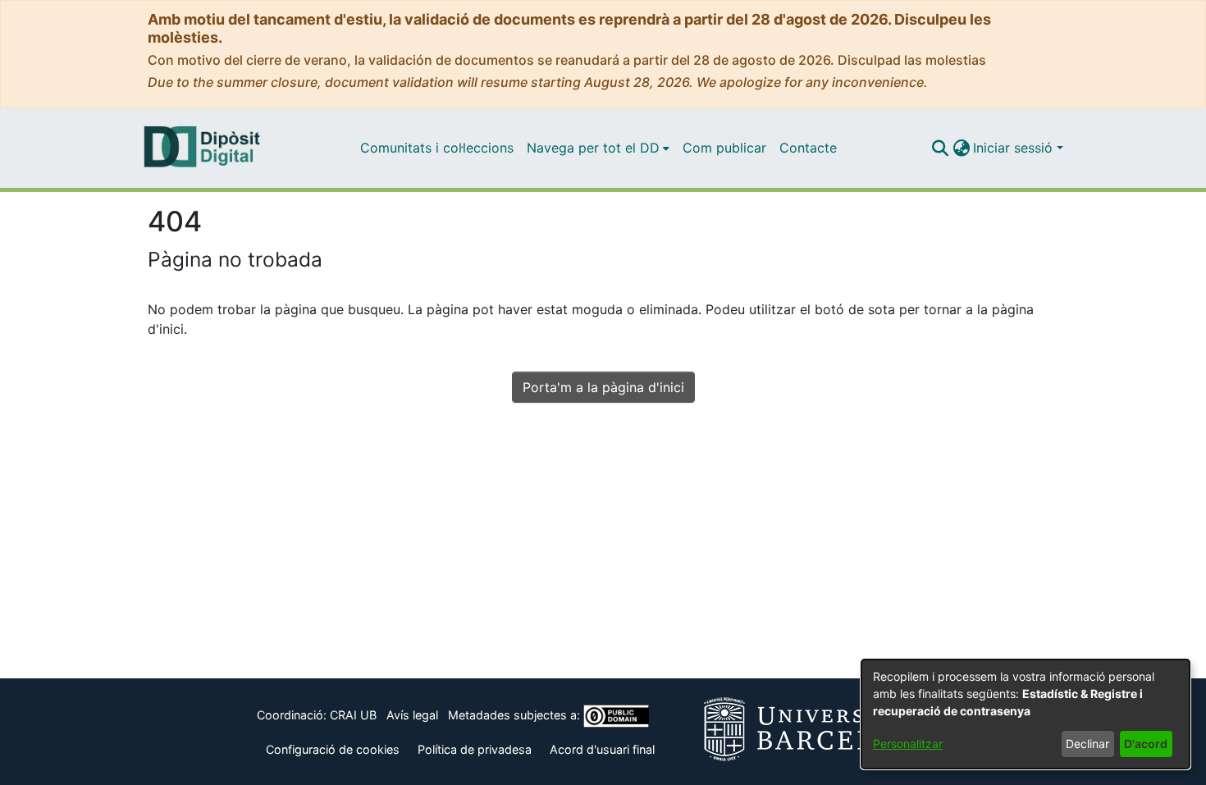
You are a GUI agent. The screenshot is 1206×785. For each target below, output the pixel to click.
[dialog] (1025, 714)
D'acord (1145, 744)
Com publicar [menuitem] (724, 147)
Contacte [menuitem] (808, 147)
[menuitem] (598, 147)
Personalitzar (908, 744)
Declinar (1087, 744)
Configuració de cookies (333, 749)
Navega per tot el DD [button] (593, 147)
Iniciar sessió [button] (1015, 147)
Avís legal (412, 715)
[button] (940, 147)
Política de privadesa (475, 749)
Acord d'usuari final (602, 749)
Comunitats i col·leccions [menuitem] (437, 147)
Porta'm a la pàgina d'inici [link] (603, 387)
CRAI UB (353, 715)
